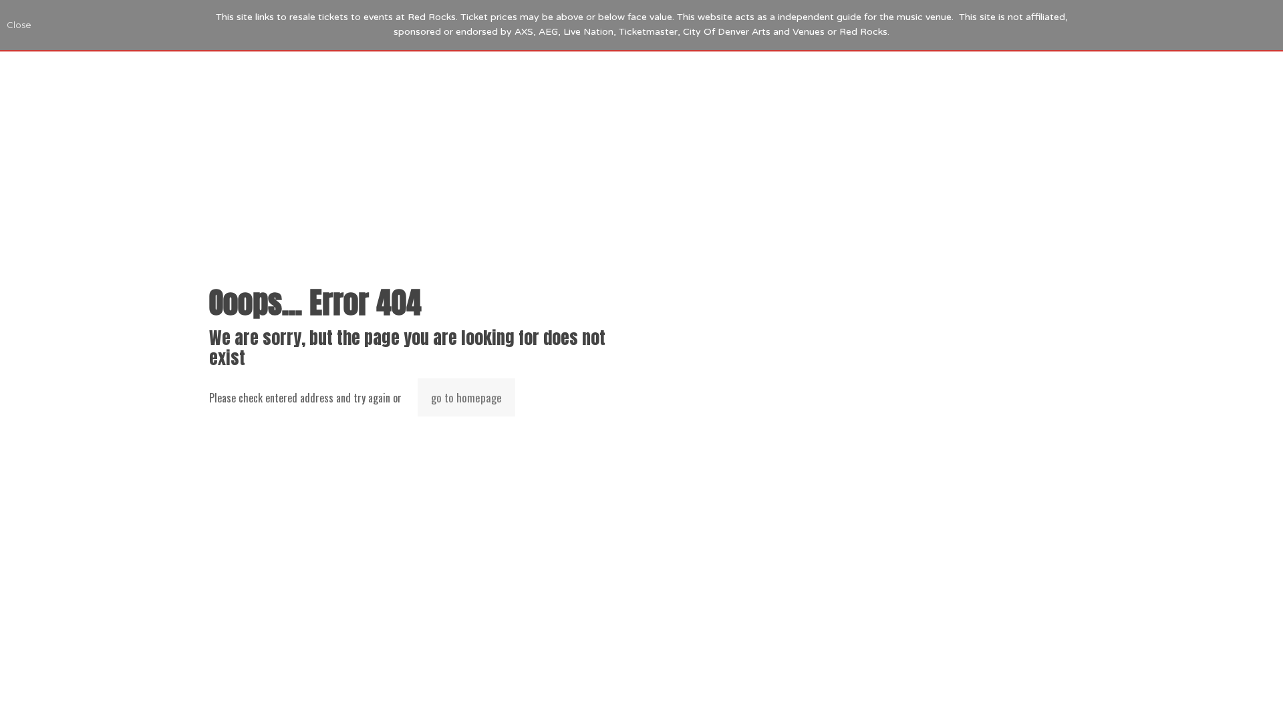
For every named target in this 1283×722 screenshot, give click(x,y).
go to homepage (466, 397)
